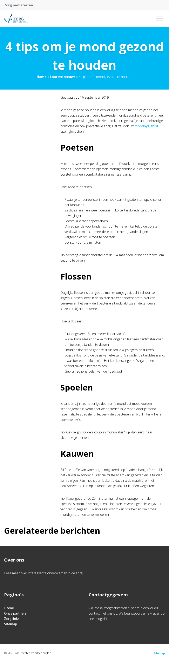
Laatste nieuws (62, 76)
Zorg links (12, 618)
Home (42, 76)
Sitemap (10, 624)
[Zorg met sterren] (16, 18)
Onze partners (15, 613)
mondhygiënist (146, 126)
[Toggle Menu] (159, 18)
